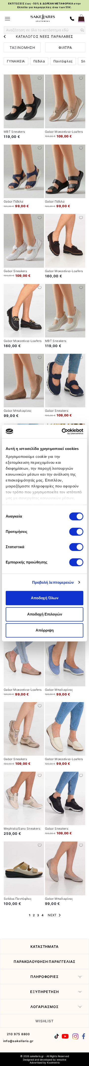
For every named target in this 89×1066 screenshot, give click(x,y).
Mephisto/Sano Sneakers (22, 828)
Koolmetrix (53, 1062)
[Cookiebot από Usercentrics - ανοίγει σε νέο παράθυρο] (62, 431)
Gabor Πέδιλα (13, 201)
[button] (40, 77)
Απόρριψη (45, 630)
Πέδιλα (39, 61)
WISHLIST (44, 1021)
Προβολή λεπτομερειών (53, 582)
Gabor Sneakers (15, 271)
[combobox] (44, 30)
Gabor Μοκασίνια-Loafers (64, 131)
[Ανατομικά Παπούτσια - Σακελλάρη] (43, 18)
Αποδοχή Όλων (44, 598)
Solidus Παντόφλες (17, 898)
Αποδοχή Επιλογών (44, 614)
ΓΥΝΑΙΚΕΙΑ (16, 61)
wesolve (61, 1059)
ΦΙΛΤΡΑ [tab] (65, 47)
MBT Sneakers (14, 131)
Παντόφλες (63, 61)
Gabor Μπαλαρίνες (18, 410)
